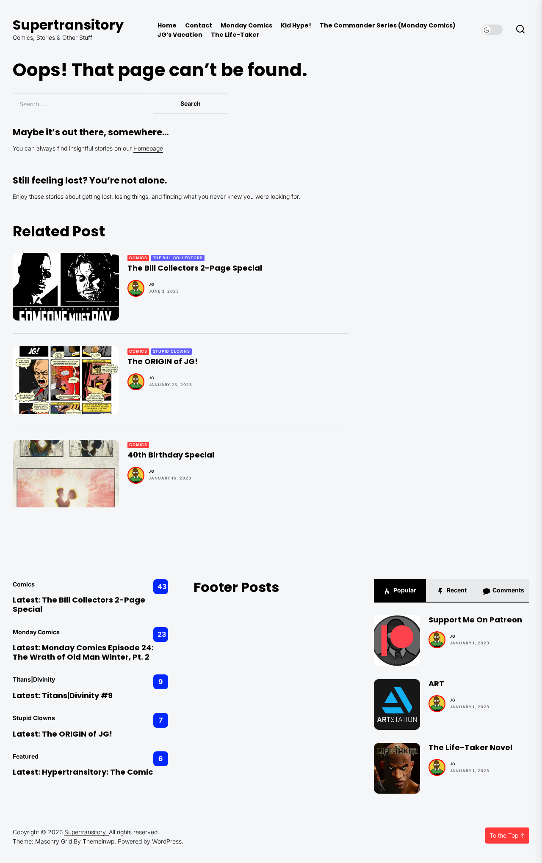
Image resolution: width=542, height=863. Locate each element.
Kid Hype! (296, 25)
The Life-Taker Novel (470, 747)
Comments (507, 590)
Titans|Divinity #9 (77, 695)
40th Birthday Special (170, 454)
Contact (198, 25)
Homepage (148, 148)
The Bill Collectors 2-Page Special (194, 268)
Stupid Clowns (172, 351)
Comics (138, 257)
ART (436, 683)
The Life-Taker (235, 34)
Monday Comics (246, 25)
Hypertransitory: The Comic (97, 772)
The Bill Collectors (178, 257)
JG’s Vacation (180, 34)
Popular (404, 590)
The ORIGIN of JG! (162, 361)
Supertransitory (68, 24)
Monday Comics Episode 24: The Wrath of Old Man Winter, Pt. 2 (83, 652)
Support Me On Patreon (475, 619)
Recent (456, 590)
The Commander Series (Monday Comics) (388, 25)
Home (167, 25)
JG (152, 284)
